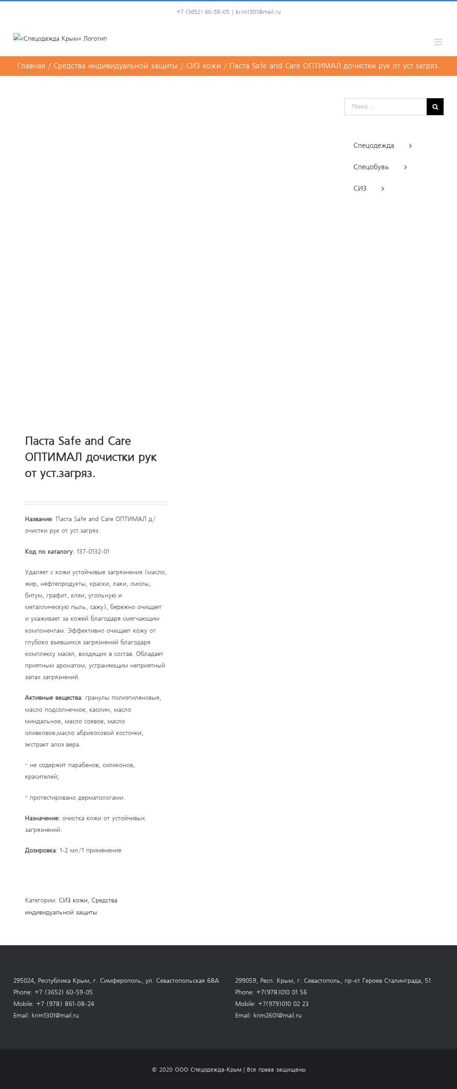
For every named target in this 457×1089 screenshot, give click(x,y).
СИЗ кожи (73, 900)
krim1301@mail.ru (258, 12)
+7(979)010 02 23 (283, 1004)
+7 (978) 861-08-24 (65, 1004)
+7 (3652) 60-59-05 (63, 992)
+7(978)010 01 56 (281, 992)
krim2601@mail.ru (277, 1015)
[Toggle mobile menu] (439, 42)
